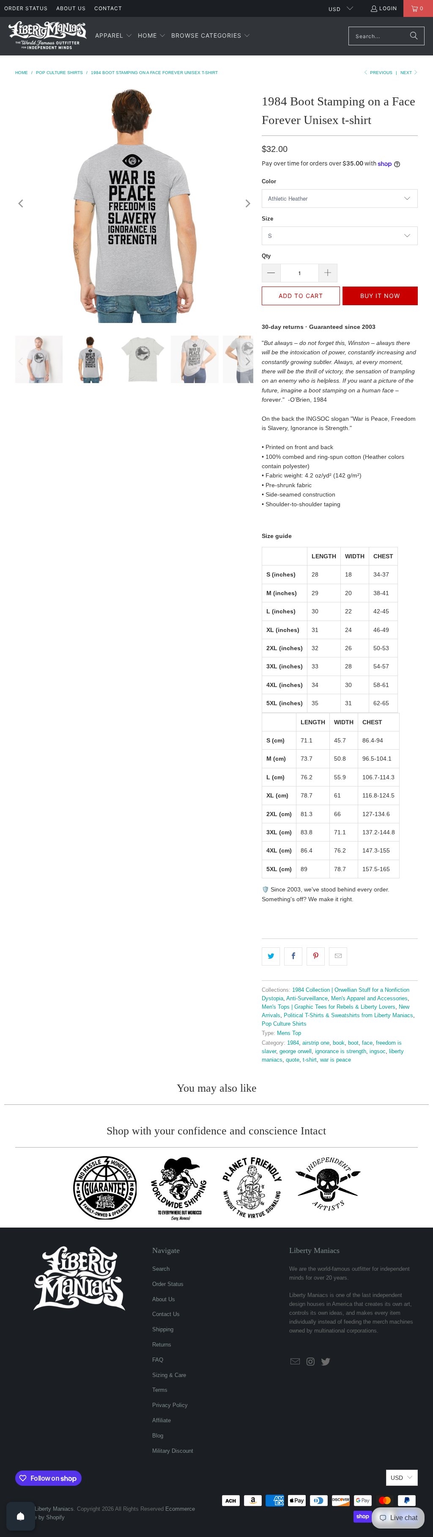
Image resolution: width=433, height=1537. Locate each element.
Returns (161, 1344)
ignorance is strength (340, 1051)
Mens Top (289, 1033)
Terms (159, 1390)
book (339, 1043)
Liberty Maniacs (54, 1509)
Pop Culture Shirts (284, 1024)
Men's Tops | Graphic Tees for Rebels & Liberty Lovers (328, 1007)
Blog (157, 1435)
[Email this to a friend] (338, 956)
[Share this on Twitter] (271, 956)
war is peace (335, 1060)
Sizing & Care (169, 1375)
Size (267, 218)
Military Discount (172, 1451)
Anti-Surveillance (307, 999)
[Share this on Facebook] (293, 956)
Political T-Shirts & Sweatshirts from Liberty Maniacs (348, 1015)
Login (388, 8)
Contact (108, 8)
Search (161, 1269)
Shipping (162, 1329)
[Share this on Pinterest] (316, 956)
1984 (293, 1043)
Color (269, 181)
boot (353, 1043)
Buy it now (380, 295)
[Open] (20, 1516)
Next (406, 72)
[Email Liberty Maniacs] (295, 1362)
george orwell (296, 1051)
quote (292, 1060)
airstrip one (315, 1043)
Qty (266, 256)
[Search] (414, 36)
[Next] (247, 203)
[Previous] (21, 203)
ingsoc (378, 1051)
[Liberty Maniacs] (47, 36)
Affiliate (161, 1420)
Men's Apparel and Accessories (369, 999)
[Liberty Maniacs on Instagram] (310, 1362)
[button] (113, 36)
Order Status (26, 8)
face (367, 1043)
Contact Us (166, 1314)
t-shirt (310, 1060)
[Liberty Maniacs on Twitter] (325, 1362)
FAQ (157, 1360)
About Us (71, 8)
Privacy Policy (170, 1405)
